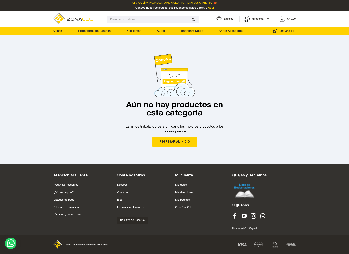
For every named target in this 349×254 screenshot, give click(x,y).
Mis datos (181, 184)
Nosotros (122, 184)
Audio (161, 30)
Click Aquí (138, 3)
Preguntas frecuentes (65, 184)
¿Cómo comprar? (63, 192)
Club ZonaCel (183, 207)
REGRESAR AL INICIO (174, 142)
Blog (119, 199)
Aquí (211, 7)
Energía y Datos (192, 30)
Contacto (122, 192)
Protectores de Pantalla (94, 30)
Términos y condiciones (67, 214)
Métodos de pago (63, 199)
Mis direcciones (184, 192)
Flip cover (134, 30)
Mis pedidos (182, 199)
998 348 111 (288, 30)
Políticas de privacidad (66, 207)
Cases (57, 30)
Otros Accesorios (231, 30)
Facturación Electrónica (130, 207)
